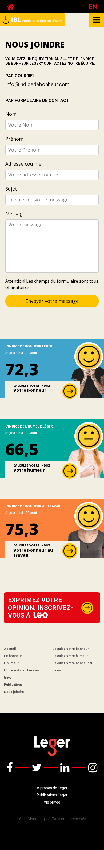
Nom (11, 114)
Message (15, 213)
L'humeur (11, 663)
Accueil (10, 649)
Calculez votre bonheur (70, 649)
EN (93, 6)
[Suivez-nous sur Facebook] (10, 767)
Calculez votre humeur (70, 656)
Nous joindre (14, 692)
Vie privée (52, 802)
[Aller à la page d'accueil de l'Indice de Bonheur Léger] (10, 7)
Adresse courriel (24, 164)
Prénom (14, 139)
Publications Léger (52, 795)
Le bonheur (13, 656)
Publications (13, 685)
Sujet (11, 188)
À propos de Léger (52, 788)
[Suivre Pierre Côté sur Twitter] (37, 767)
